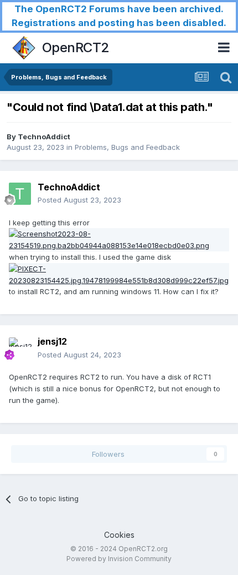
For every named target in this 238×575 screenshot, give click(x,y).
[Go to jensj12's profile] (20, 348)
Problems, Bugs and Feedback (127, 147)
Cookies (119, 534)
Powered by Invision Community (119, 558)
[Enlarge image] (119, 239)
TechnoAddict (44, 136)
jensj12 (52, 341)
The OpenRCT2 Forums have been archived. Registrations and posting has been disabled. (119, 15)
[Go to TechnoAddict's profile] (20, 194)
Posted (79, 199)
